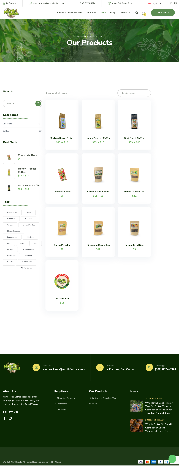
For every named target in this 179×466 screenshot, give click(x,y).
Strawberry (27, 262)
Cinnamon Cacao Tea (98, 245)
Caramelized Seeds (98, 191)
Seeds (10, 262)
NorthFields (82, 36)
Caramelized (12, 212)
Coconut (28, 219)
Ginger (10, 225)
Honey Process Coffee (27, 170)
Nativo (58, 462)
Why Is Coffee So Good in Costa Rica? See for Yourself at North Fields (159, 428)
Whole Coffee (26, 268)
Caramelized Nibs (134, 245)
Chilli (29, 212)
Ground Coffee (29, 225)
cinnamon (11, 219)
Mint (22, 243)
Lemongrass (12, 237)
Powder (28, 255)
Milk (9, 243)
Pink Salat (11, 255)
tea (8, 268)
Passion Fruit (28, 249)
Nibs (35, 243)
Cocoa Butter (62, 298)
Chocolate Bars (27, 155)
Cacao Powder (62, 245)
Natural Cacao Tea (134, 191)
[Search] (38, 103)
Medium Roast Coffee (62, 138)
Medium (30, 237)
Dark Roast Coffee (29, 185)
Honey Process (13, 231)
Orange (10, 249)
